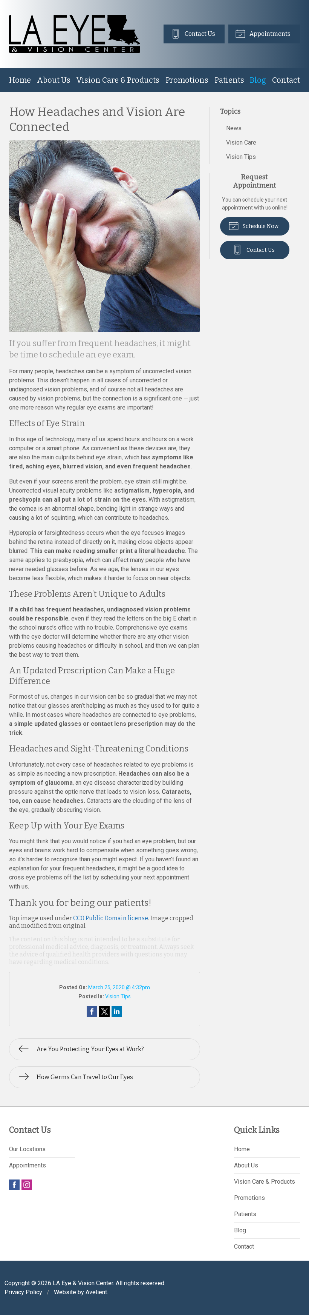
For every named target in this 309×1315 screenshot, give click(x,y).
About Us (53, 80)
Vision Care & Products (117, 80)
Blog (258, 80)
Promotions (186, 80)
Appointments (269, 33)
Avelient (96, 1292)
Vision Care (241, 142)
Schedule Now (260, 226)
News (234, 128)
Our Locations (27, 1149)
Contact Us (199, 33)
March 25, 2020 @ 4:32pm (119, 987)
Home (20, 80)
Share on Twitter (104, 1011)
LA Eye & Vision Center (83, 1283)
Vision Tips (118, 996)
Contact (286, 80)
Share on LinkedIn (117, 1011)
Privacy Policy (23, 1292)
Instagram (26, 1184)
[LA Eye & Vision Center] (74, 34)
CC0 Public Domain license (110, 918)
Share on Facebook (92, 1011)
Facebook (14, 1184)
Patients (229, 80)
